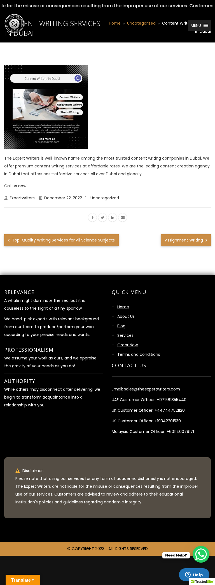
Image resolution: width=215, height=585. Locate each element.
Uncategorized (104, 198)
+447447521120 (170, 410)
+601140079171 (180, 431)
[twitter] (102, 217)
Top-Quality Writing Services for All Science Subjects (63, 240)
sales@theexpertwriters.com (152, 389)
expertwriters (22, 198)
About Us (126, 316)
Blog (121, 326)
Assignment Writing (184, 240)
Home (123, 307)
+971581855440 (171, 399)
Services (125, 335)
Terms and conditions (138, 354)
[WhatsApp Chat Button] (201, 554)
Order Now (127, 345)
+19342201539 (168, 421)
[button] (195, 25)
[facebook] (92, 217)
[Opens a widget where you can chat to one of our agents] (194, 575)
